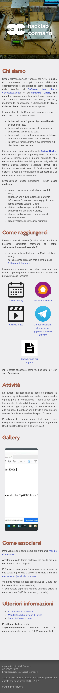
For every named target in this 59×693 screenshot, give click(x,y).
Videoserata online (43, 300)
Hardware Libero (40, 92)
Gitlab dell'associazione (20, 618)
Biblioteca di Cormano (19, 263)
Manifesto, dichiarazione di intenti (25, 615)
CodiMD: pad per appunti (29, 360)
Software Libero (37, 89)
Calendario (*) (16, 300)
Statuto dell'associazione (20, 611)
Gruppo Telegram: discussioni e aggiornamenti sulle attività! (43, 329)
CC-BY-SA (34, 681)
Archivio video (16, 324)
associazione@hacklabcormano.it (19, 576)
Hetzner (18, 686)
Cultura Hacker (49, 151)
